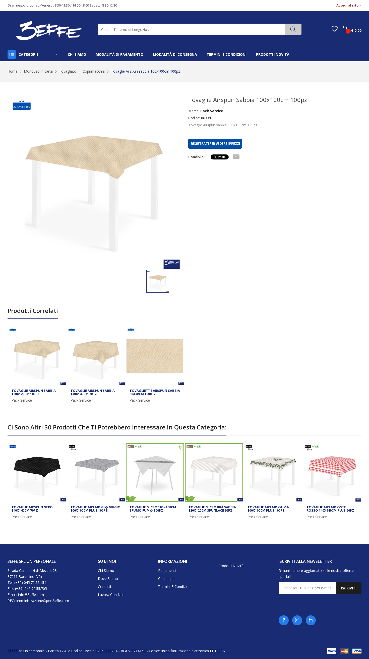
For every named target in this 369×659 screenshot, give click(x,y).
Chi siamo (106, 570)
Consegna (166, 578)
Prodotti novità (230, 565)
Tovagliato (67, 71)
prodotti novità (272, 54)
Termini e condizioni (174, 586)
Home (13, 71)
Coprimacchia (94, 71)
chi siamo (77, 54)
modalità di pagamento (119, 54)
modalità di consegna (175, 54)
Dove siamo (108, 578)
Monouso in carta (38, 71)
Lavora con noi (111, 594)
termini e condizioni (227, 54)
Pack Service (22, 400)
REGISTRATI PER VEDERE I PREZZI (215, 143)
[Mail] (236, 155)
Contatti (104, 586)
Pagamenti (167, 570)
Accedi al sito (347, 5)
